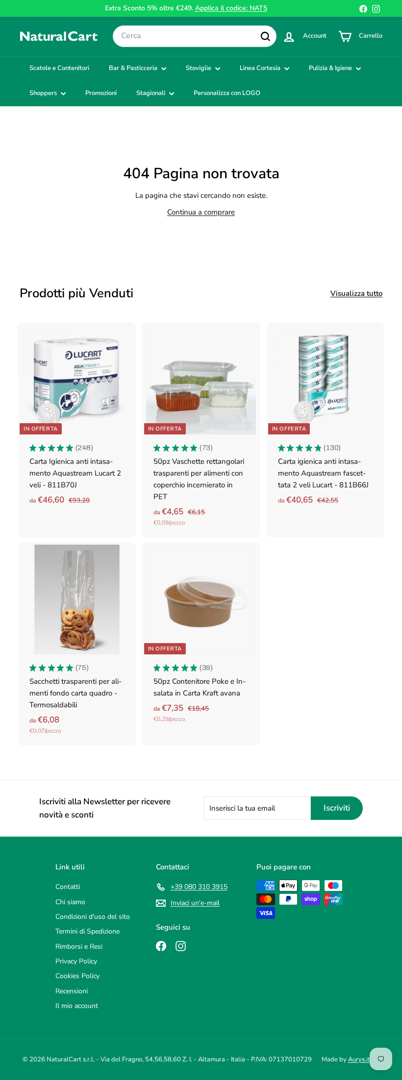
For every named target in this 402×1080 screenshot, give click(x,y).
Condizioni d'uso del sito (92, 916)
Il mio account (76, 1005)
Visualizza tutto (356, 293)
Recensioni (71, 991)
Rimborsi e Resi (78, 946)
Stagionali (151, 93)
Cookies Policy (77, 976)
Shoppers (43, 93)
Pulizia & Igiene (331, 68)
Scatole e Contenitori (59, 68)
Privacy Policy (76, 961)
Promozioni (101, 93)
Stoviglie (199, 68)
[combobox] (194, 36)
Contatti (67, 886)
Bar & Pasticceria (134, 68)
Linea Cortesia (261, 68)
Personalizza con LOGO (227, 93)
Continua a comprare (201, 212)
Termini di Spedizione (87, 931)
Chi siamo (70, 902)
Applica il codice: (231, 8)
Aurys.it (359, 1059)
